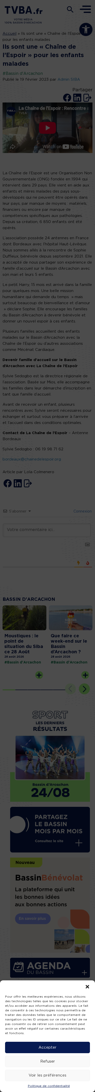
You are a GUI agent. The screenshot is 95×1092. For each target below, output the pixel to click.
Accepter (47, 1047)
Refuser (47, 1061)
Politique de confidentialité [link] (49, 1085)
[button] (87, 986)
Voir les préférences (47, 1075)
